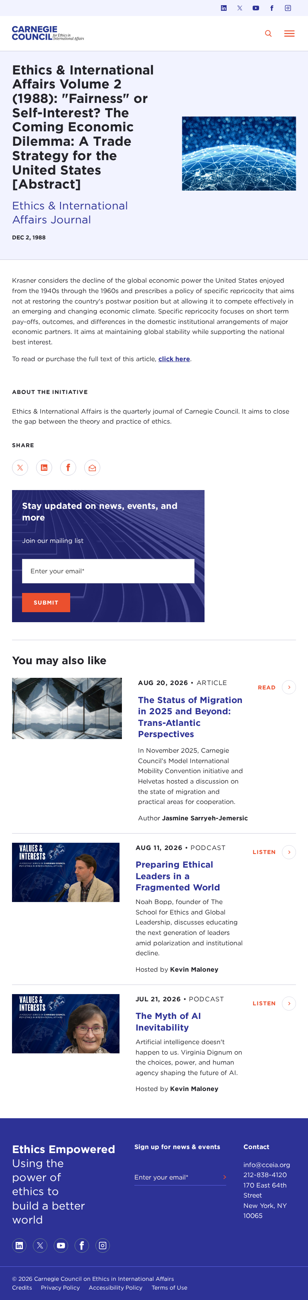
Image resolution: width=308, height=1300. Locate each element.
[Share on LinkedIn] (44, 468)
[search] (268, 33)
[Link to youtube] (256, 8)
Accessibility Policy (115, 1287)
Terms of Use (169, 1287)
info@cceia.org (266, 1165)
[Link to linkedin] (224, 8)
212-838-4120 (265, 1175)
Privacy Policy (60, 1287)
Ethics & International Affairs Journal (70, 212)
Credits (22, 1287)
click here (174, 359)
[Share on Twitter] (20, 468)
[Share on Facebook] (68, 468)
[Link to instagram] (288, 8)
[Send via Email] (92, 468)
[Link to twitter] (240, 8)
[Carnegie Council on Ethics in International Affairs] (48, 33)
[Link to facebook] (272, 8)
